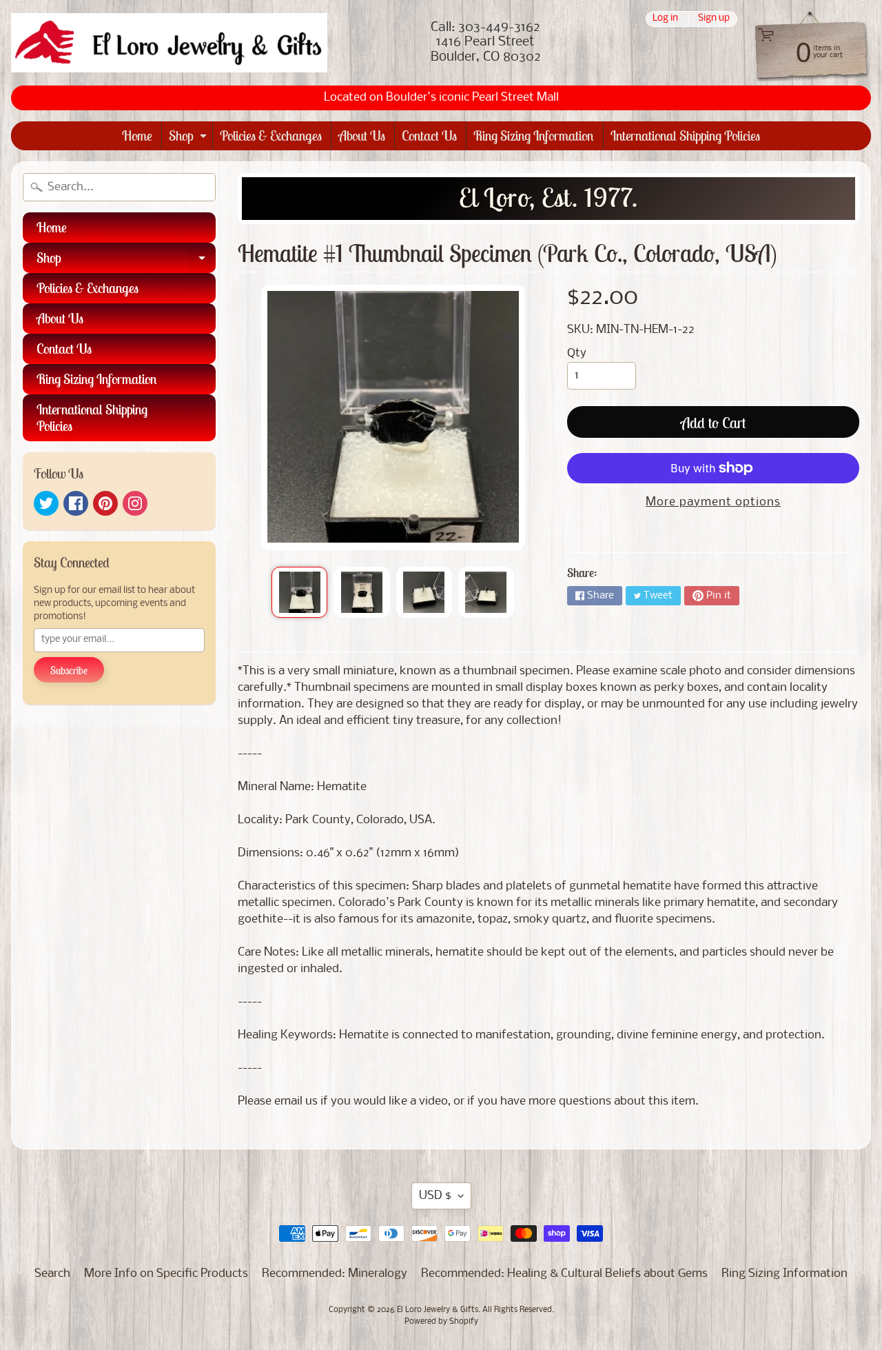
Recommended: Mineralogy (334, 1273)
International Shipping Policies (685, 135)
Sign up (714, 18)
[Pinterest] (105, 503)
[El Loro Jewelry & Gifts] (169, 42)
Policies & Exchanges (271, 135)
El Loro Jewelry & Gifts (437, 1310)
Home (137, 135)
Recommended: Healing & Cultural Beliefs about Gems (564, 1273)
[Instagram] (135, 503)
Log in (665, 18)
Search (52, 1273)
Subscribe (69, 670)
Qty (576, 353)
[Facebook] (75, 503)
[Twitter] (46, 503)
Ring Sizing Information (533, 135)
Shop (189, 138)
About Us (361, 135)
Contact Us (429, 135)
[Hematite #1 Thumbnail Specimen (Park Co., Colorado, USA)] (299, 592)
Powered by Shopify (441, 1322)
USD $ (435, 1195)
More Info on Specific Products (166, 1273)
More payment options (713, 502)
